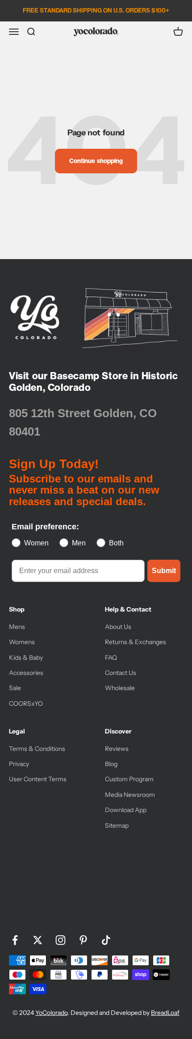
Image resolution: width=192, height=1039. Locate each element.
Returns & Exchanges (135, 642)
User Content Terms (38, 779)
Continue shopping (96, 161)
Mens (17, 627)
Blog (111, 764)
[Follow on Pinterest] (83, 940)
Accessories (26, 673)
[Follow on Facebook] (15, 940)
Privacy (19, 764)
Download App (125, 810)
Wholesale (120, 688)
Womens (22, 642)
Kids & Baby (26, 658)
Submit (164, 570)
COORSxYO (26, 704)
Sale (15, 688)
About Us (118, 627)
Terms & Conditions (37, 749)
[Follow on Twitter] (38, 940)
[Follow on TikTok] (106, 940)
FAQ (111, 658)
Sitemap (117, 825)
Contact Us (120, 673)
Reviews (117, 749)
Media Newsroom (130, 795)
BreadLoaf (165, 1013)
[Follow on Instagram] (60, 940)
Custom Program (129, 779)
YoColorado (51, 1013)
